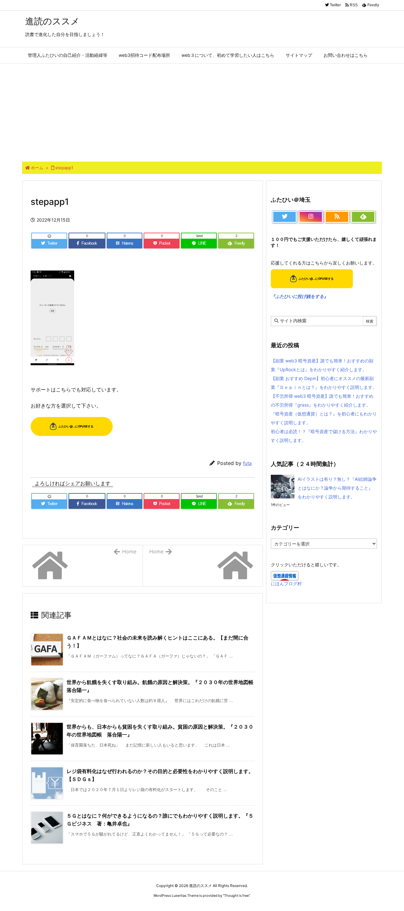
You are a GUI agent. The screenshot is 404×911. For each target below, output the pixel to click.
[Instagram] (311, 217)
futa (247, 463)
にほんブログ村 (286, 583)
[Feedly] (363, 217)
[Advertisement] (202, 111)
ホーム (37, 167)
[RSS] (337, 217)
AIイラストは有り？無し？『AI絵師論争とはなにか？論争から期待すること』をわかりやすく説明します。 (337, 487)
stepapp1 (64, 167)
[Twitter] (284, 217)
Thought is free (236, 895)
